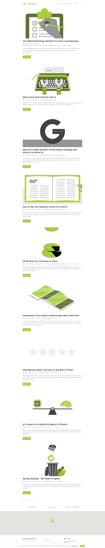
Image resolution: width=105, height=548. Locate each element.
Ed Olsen (36, 43)
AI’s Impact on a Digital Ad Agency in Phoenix (45, 424)
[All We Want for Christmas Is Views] (52, 243)
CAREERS (45, 538)
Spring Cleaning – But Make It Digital (41, 478)
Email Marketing (42, 45)
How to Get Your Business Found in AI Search (45, 207)
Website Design (67, 45)
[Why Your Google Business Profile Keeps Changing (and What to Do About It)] (52, 131)
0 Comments (76, 264)
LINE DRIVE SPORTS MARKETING (49, 542)
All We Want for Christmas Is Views (40, 261)
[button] (52, 521)
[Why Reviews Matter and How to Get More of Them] (52, 351)
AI (41, 99)
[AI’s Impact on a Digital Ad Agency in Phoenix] (52, 406)
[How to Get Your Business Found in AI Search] (52, 188)
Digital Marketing (28, 45)
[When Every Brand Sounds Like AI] (52, 78)
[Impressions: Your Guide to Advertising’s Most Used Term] (52, 297)
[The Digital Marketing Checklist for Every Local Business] (52, 22)
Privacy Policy (66, 542)
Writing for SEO (64, 209)
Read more (27, 57)
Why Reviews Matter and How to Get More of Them (48, 370)
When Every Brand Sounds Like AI (39, 97)
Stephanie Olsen (41, 264)
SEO (59, 209)
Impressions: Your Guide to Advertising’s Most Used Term (51, 315)
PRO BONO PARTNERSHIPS (48, 539)
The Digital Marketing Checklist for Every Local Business (51, 41)
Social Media (60, 45)
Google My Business (52, 45)
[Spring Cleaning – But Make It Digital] (52, 460)
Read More (74, 546)
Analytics (50, 264)
